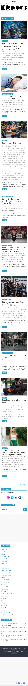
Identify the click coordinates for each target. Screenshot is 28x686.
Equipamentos (4, 589)
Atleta (4, 245)
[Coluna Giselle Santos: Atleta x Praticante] (14, 333)
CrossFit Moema (11, 257)
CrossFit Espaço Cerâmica (15, 154)
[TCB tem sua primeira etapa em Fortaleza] (14, 277)
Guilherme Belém (5, 57)
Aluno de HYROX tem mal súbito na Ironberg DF (12, 639)
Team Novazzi (21, 57)
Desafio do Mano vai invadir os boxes (14, 401)
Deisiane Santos (5, 164)
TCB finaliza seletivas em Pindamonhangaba (11, 144)
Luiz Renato (21, 170)
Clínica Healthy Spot (14, 102)
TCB (9, 177)
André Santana (18, 307)
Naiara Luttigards (11, 317)
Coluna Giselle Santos (7, 94)
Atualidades (3, 556)
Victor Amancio (14, 177)
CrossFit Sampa (15, 460)
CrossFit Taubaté (8, 162)
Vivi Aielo (13, 261)
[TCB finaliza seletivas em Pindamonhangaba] (14, 122)
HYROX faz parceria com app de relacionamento (12, 635)
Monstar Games (5, 261)
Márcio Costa (5, 317)
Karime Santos (16, 315)
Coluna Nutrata (4, 572)
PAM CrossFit (21, 173)
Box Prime (16, 309)
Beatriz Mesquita (9, 309)
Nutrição (3, 605)
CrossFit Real (4, 582)
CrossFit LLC (4, 579)
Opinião (3, 607)
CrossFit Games (6, 593)
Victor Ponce (20, 177)
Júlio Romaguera (8, 315)
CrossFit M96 (18, 311)
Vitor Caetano (11, 466)
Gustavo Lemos (9, 462)
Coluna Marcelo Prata (6, 570)
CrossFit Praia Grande (6, 160)
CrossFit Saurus (15, 160)
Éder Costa (13, 55)
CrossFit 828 (21, 150)
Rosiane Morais (11, 175)
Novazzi (8, 210)
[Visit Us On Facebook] (20, 496)
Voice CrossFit (11, 179)
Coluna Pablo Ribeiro (6, 575)
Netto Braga (15, 173)
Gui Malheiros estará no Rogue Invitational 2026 (12, 3)
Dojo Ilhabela (12, 164)
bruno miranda (5, 407)
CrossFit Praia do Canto (18, 158)
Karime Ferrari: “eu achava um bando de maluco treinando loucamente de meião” (13, 250)
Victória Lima (4, 179)
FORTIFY (8, 409)
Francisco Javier (9, 166)
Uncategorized (4, 612)
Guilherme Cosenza (19, 51)
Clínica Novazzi (18, 255)
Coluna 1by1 (4, 558)
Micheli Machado (8, 173)
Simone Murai (5, 177)
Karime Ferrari (20, 259)
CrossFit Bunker (5, 152)
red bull (22, 409)
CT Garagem (14, 162)
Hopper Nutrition (13, 57)
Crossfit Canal (12, 152)
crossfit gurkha (12, 311)
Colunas (3, 577)
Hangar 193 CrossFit (17, 166)
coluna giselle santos (17, 206)
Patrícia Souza (5, 175)
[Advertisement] (14, 528)
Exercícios (3, 596)
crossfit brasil (5, 257)
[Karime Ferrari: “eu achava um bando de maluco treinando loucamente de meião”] (14, 226)
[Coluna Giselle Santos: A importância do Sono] (14, 75)
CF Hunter (7, 150)
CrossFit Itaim (10, 156)
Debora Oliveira (21, 162)
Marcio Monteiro (12, 171)
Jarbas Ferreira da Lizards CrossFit (13, 168)
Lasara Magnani (14, 170)
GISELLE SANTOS (5, 104)
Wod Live (4, 59)
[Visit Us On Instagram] (8, 496)
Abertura (3, 549)
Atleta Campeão (13, 53)
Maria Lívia (19, 171)
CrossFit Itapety (16, 156)
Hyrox (2, 600)
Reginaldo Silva (19, 317)
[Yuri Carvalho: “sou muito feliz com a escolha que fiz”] (14, 22)
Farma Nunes (19, 55)
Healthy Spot (12, 208)
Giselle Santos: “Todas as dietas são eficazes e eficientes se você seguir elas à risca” (14, 452)
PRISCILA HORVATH (19, 464)
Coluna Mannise (5, 568)
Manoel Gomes (5, 171)
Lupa (6, 464)
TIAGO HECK (4, 411)
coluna (11, 206)
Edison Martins (19, 164)
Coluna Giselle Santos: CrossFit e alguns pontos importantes (11, 201)
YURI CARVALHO (9, 59)
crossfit (8, 55)
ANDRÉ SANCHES (13, 148)
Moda (2, 603)
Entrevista (5, 40)
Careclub (11, 407)
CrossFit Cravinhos (6, 154)
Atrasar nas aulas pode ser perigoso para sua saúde (13, 623)
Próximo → (23, 484)
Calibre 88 (19, 148)
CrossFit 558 (15, 150)
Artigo (2, 551)
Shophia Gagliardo (19, 175)
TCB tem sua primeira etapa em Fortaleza (13, 303)
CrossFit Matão (9, 158)
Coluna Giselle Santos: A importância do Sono (11, 97)
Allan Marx (12, 307)
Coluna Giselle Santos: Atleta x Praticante (14, 356)
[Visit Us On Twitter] (12, 496)
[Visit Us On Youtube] (16, 496)
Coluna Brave (4, 563)
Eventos (4, 140)
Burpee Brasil (21, 53)
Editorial (3, 584)
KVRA (19, 409)
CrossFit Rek (8, 313)
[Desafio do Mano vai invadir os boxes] (14, 379)
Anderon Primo (12, 405)
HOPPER (17, 208)
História (3, 598)
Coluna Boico (4, 561)
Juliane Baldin (8, 170)
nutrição (12, 210)
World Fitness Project (6, 614)
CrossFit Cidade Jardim (20, 152)
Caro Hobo (4, 55)
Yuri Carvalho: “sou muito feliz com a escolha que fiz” (12, 46)
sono (13, 106)
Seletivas (4, 466)
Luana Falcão (22, 315)
